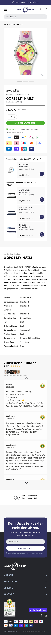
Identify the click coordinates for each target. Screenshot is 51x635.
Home (6, 24)
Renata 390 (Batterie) (24, 165)
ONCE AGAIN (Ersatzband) (24, 191)
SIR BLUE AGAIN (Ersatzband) (26, 209)
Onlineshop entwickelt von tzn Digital (35, 631)
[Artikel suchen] (44, 16)
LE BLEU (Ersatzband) (24, 226)
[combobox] (25, 16)
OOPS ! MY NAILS (16, 24)
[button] (46, 9)
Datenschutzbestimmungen (33, 553)
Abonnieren (24, 548)
